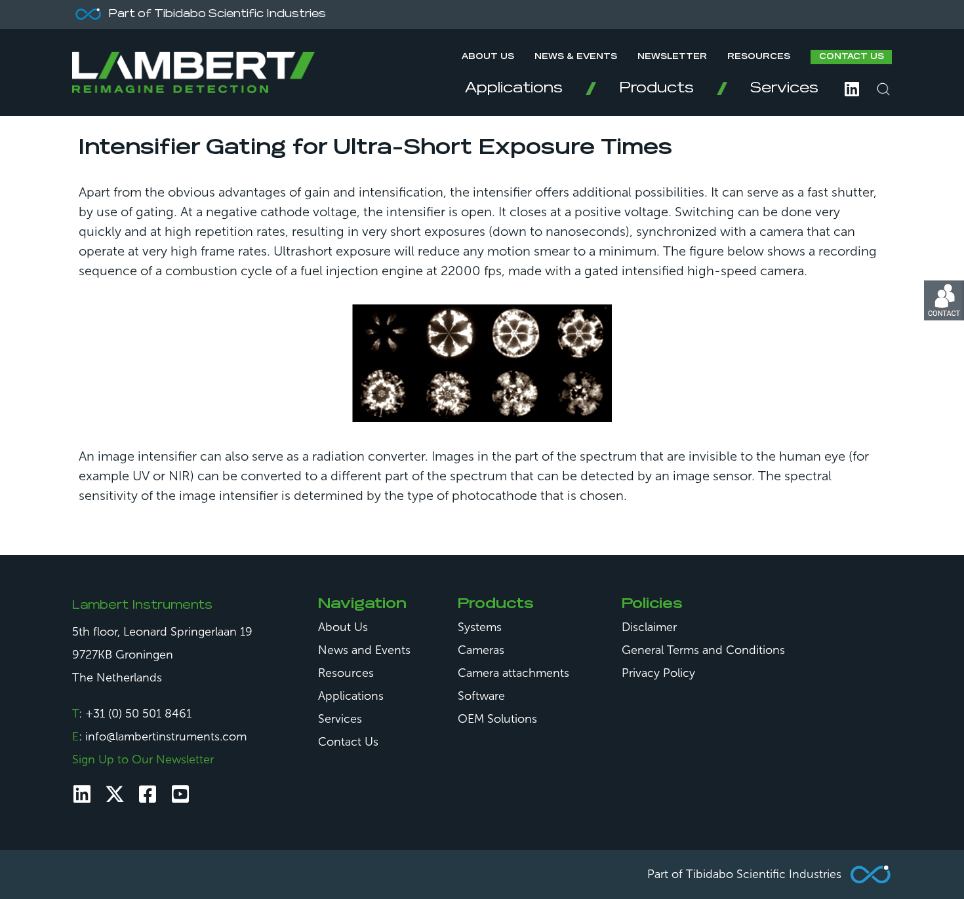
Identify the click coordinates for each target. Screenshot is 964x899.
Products (656, 88)
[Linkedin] (82, 794)
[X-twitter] (115, 794)
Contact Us (851, 57)
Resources (758, 57)
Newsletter (672, 57)
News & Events (575, 57)
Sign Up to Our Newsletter (143, 759)
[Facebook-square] (147, 794)
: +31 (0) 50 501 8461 (131, 713)
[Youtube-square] (180, 794)
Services (784, 88)
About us (488, 57)
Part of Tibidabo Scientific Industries (744, 874)
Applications (514, 88)
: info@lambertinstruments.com (159, 736)
